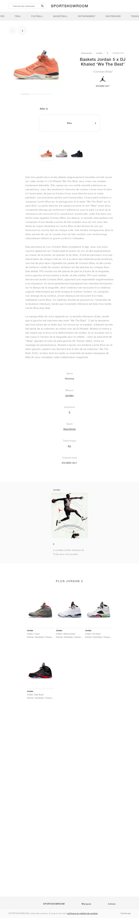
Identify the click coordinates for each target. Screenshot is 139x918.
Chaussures (86, 53)
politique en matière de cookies (82, 913)
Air (69, 446)
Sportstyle (69, 429)
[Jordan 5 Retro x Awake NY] (77, 153)
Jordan (99, 53)
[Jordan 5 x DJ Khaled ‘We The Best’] (46, 153)
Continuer (126, 913)
